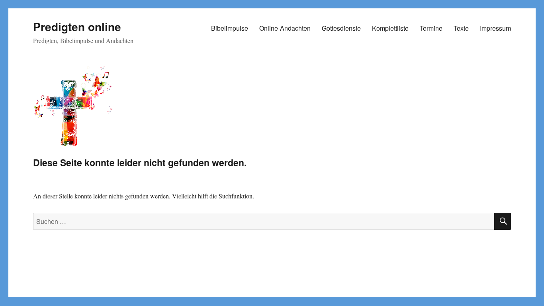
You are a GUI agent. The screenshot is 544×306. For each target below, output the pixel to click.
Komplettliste (390, 28)
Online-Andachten (285, 28)
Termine (431, 28)
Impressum (495, 28)
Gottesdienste (341, 28)
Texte (461, 28)
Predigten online (77, 26)
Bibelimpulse (229, 28)
